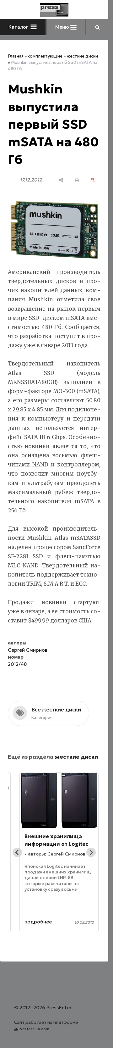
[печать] (77, 180)
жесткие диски (82, 56)
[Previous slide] (17, 852)
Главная (16, 56)
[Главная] (54, 10)
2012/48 (17, 664)
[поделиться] (61, 180)
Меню (62, 27)
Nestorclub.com (34, 1028)
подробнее (38, 922)
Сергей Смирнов (27, 650)
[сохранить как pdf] (93, 180)
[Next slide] (91, 852)
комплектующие (45, 56)
